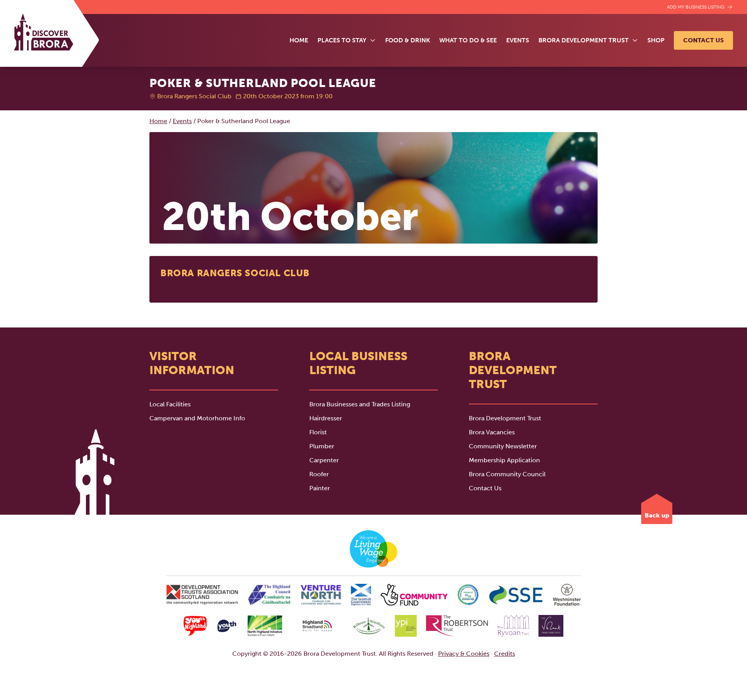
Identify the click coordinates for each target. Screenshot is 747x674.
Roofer (319, 474)
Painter (319, 488)
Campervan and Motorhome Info (197, 418)
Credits (504, 653)
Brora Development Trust (505, 418)
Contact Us (703, 40)
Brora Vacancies (492, 432)
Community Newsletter (503, 446)
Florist (318, 432)
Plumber (321, 446)
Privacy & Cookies (463, 653)
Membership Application (504, 460)
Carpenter (324, 460)
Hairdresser (325, 418)
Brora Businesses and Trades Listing (359, 404)
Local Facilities (170, 404)
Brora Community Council (507, 474)
